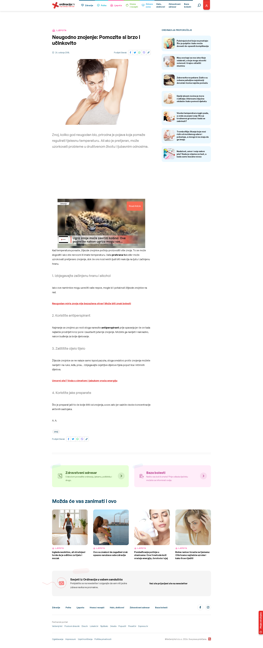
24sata (113, 626)
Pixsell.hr (132, 626)
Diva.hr (85, 626)
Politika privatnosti (103, 639)
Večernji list (57, 626)
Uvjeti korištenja (85, 639)
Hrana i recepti (97, 607)
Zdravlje (89, 5)
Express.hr (143, 626)
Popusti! (122, 626)
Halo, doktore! (117, 607)
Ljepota (118, 5)
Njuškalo (104, 626)
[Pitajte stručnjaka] (261, 622)
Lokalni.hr (94, 626)
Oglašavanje (57, 639)
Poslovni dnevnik (72, 626)
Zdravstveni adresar (140, 607)
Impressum (70, 639)
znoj (56, 431)
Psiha (103, 5)
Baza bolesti (161, 607)
